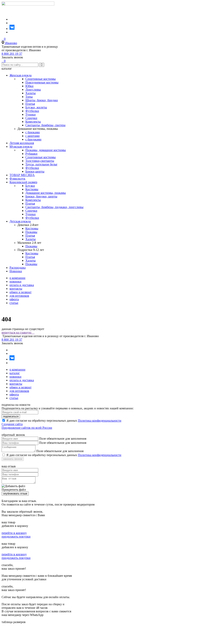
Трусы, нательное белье (41, 164)
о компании (17, 278)
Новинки (16, 271)
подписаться (10, 416)
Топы (29, 96)
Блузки (30, 185)
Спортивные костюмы (40, 79)
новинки (15, 281)
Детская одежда (20, 221)
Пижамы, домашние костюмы (45, 150)
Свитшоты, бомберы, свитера (45, 125)
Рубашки (31, 153)
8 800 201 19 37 (12, 53)
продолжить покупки (16, 536)
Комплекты (33, 121)
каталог (15, 373)
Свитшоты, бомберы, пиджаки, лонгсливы (54, 207)
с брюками (32, 132)
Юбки (29, 86)
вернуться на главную (18, 332)
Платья (30, 103)
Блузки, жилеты (36, 107)
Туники (30, 114)
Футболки (32, 111)
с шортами (32, 136)
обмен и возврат (21, 292)
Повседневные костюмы (41, 82)
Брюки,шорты (34, 171)
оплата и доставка (22, 285)
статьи (14, 303)
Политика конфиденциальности (99, 420)
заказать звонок (12, 458)
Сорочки (31, 118)
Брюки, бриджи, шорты (41, 196)
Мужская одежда (21, 146)
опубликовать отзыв (15, 493)
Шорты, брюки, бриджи (41, 100)
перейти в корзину (14, 533)
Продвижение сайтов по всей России (27, 427)
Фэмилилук (17, 178)
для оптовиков (19, 295)
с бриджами (33, 139)
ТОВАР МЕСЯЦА (22, 175)
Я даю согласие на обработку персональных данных (41, 420)
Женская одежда (21, 75)
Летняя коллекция (22, 143)
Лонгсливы (33, 89)
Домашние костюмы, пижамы (45, 192)
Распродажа (18, 267)
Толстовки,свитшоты (39, 160)
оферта (14, 299)
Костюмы (31, 189)
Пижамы (31, 232)
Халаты (30, 93)
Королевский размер (23, 182)
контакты (16, 288)
